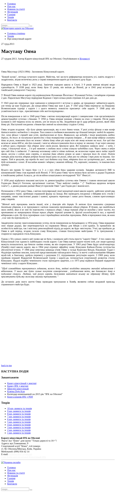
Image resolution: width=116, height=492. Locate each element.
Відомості (85, 58)
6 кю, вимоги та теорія (19, 419)
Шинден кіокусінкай (18, 388)
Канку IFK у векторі (17, 386)
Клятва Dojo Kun (16, 391)
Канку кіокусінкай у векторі (21, 383)
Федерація (12, 12)
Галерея (11, 14)
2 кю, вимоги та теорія (19, 430)
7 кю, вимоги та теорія (19, 416)
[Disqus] (58, 326)
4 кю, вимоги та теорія (19, 424)
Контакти (12, 20)
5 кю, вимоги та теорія (19, 422)
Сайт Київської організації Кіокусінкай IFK (23, 457)
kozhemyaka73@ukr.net (20, 454)
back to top (6, 365)
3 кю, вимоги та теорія (19, 427)
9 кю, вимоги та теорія (19, 411)
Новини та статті (16, 9)
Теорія (10, 17)
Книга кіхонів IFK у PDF (20, 397)
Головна (11, 3)
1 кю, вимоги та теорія (19, 433)
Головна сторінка (16, 33)
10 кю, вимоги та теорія (19, 408)
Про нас (11, 6)
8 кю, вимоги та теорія (19, 414)
